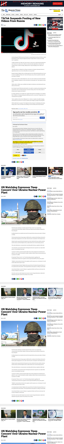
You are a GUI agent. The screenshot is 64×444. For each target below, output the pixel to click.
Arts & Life (26, 14)
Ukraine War (8, 14)
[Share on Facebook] (34, 25)
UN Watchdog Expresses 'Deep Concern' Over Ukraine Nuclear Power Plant (23, 190)
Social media (20, 108)
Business (17, 14)
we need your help (18, 139)
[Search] (62, 14)
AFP (2, 24)
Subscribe (42, 117)
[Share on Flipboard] (43, 25)
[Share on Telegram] (38, 25)
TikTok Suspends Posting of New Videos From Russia (20, 20)
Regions (12, 14)
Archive (35, 14)
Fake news (26, 108)
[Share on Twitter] (36, 25)
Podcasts (31, 14)
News (4, 14)
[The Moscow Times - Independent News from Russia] (10, 10)
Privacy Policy (21, 119)
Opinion (21, 14)
